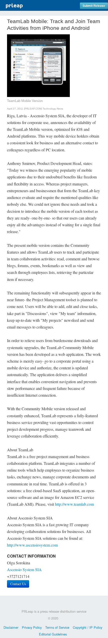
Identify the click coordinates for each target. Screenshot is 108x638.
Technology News (53, 108)
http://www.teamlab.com (74, 504)
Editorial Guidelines (53, 634)
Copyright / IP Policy (87, 627)
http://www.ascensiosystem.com (32, 545)
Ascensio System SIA (24, 569)
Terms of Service (57, 627)
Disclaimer (11, 627)
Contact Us (18, 583)
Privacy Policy (32, 627)
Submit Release (94, 6)
